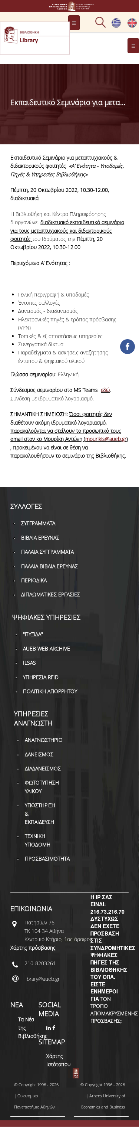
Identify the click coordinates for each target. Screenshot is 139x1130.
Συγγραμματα (38, 523)
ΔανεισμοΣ (39, 754)
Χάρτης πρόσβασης (33, 947)
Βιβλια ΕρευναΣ (40, 537)
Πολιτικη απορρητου (50, 691)
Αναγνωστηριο (44, 739)
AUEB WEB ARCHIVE (46, 648)
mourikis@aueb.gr (105, 438)
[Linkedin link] (49, 1027)
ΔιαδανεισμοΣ (43, 768)
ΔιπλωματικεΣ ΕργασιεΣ (50, 594)
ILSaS (29, 662)
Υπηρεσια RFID (41, 677)
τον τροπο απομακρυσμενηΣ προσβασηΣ (114, 1009)
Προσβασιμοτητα (47, 858)
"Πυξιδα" (33, 634)
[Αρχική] (70, 7)
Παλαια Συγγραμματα (47, 551)
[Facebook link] (54, 1027)
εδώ (105, 389)
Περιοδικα (34, 580)
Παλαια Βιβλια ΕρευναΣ (49, 566)
